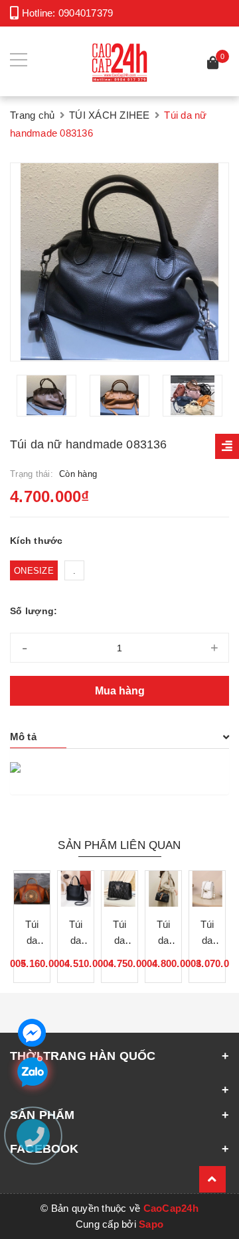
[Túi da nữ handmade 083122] (207, 889)
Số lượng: (33, 611)
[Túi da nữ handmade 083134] (76, 889)
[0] (213, 64)
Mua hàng (120, 690)
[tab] (119, 737)
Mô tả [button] (23, 736)
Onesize (34, 571)
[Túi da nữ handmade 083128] (163, 889)
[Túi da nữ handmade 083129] (119, 889)
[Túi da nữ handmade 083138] (32, 889)
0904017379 (86, 13)
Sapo (151, 1224)
